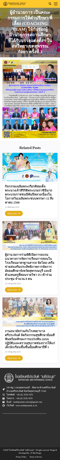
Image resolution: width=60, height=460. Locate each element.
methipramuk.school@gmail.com (27, 402)
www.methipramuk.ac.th (26, 405)
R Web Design (36, 453)
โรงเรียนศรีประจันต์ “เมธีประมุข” (21, 450)
